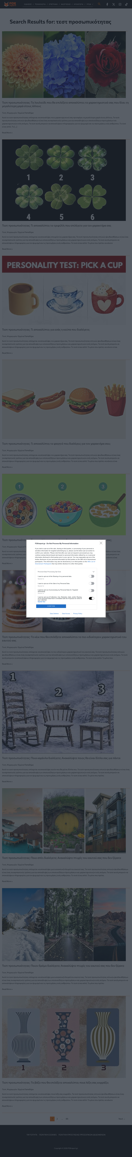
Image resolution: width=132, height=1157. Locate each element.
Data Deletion (54, 613)
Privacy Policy (77, 613)
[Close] (102, 544)
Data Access (66, 613)
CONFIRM (51, 606)
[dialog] (66, 578)
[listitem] (66, 572)
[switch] (91, 576)
